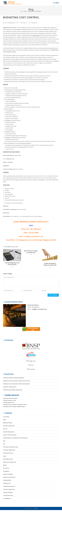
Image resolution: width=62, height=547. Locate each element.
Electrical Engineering (8, 425)
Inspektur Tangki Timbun (9, 387)
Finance (25, 22)
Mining (5, 465)
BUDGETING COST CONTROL (34, 11)
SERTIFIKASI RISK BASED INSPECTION (12, 390)
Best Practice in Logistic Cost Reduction (31, 251)
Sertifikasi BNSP (7, 480)
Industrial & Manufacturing (10, 447)
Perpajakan (6, 471)
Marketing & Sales (8, 459)
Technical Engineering (9, 489)
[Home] (21, 11)
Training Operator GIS (8, 402)
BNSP (4, 419)
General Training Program (9, 435)
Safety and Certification (9, 477)
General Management (9, 432)
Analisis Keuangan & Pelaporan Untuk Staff (50, 264)
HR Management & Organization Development (15, 438)
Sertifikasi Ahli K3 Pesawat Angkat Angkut (14, 406)
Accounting (6, 416)
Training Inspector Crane (9, 400)
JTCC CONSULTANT (10, 22)
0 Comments (33, 22)
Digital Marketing (7, 422)
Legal (4, 456)
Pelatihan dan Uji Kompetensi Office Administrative (16, 384)
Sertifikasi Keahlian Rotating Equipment (13, 377)
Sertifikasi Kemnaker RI (9, 486)
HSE (4, 444)
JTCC (36, 508)
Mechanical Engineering (9, 462)
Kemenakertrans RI (8, 453)
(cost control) (35, 35)
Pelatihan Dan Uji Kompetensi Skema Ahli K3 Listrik (16, 380)
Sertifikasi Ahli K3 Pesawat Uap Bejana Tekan (15, 404)
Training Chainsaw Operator (10, 398)
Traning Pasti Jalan (8, 495)
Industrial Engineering (9, 450)
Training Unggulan (8, 492)
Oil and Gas (6, 468)
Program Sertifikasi (8, 474)
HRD (4, 441)
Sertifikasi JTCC (7, 483)
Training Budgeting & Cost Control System (12, 263)
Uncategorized (7, 498)
